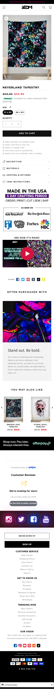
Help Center (27, 555)
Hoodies (27, 626)
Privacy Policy (27, 653)
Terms (35, 653)
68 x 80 (20, 112)
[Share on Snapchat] (43, 279)
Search (27, 573)
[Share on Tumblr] (34, 279)
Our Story (27, 582)
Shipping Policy (27, 559)
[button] (4, 7)
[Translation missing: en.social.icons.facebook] (18, 279)
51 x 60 (8, 112)
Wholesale (27, 600)
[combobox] (27, 684)
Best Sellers (27, 609)
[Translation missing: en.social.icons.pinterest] (29, 279)
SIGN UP (27, 544)
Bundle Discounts (27, 616)
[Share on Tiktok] (39, 279)
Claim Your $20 (27, 596)
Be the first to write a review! (23, 503)
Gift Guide (27, 619)
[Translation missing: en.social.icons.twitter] (23, 279)
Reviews (27, 585)
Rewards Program (27, 592)
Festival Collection (27, 612)
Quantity (7, 118)
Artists (27, 623)
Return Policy (27, 569)
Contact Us (27, 566)
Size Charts (27, 562)
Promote (27, 589)
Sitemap (19, 653)
